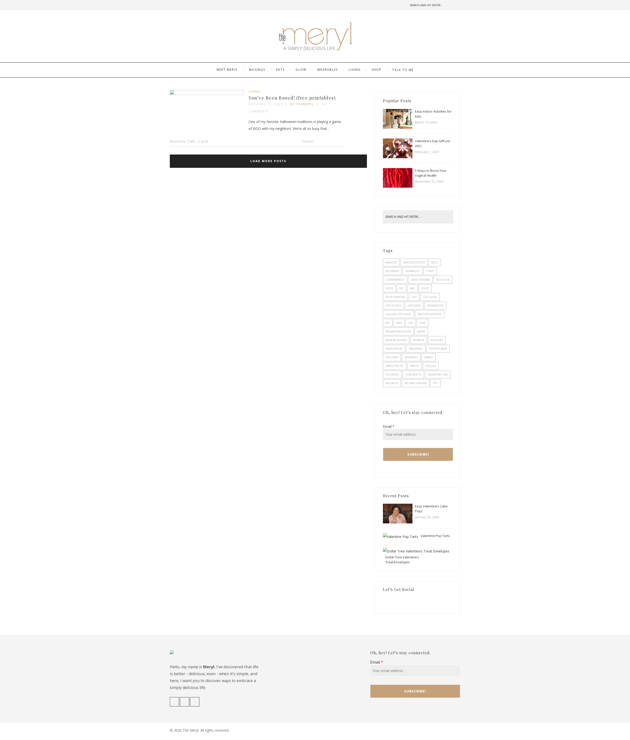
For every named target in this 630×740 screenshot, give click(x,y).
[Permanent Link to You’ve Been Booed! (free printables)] (207, 93)
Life (410, 323)
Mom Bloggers (396, 340)
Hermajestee (435, 305)
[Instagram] (181, 5)
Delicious (443, 279)
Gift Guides (393, 305)
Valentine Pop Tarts (435, 535)
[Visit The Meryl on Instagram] (393, 601)
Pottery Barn (438, 348)
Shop (376, 70)
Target (414, 366)
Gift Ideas (414, 305)
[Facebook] (173, 5)
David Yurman (420, 279)
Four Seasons (395, 297)
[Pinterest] (188, 5)
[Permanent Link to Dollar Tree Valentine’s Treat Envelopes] (416, 551)
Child (430, 271)
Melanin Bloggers (398, 331)
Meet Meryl (227, 70)
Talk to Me (403, 70)
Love (422, 323)
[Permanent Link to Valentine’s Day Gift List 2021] (397, 157)
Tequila (430, 366)
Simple (428, 357)
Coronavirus (395, 279)
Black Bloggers (414, 262)
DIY (401, 288)
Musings (257, 70)
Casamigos (412, 271)
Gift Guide (430, 297)
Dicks (389, 288)
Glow (301, 70)
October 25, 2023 (266, 104)
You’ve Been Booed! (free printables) (292, 98)
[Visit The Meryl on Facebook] (385, 601)
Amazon (391, 262)
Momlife (418, 340)
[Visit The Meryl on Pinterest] (400, 601)
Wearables (327, 70)
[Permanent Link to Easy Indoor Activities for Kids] (397, 127)
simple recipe (395, 366)
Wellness (392, 383)
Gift (414, 297)
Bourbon (392, 271)
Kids (399, 323)
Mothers (437, 340)
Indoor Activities (429, 314)
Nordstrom (394, 348)
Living (355, 70)
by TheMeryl (302, 104)
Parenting (416, 348)
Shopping (411, 357)
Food (425, 288)
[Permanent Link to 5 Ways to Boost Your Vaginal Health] (397, 186)
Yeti (435, 383)
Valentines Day (438, 374)
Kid (388, 323)
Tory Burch (413, 374)
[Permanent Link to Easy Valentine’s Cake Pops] (397, 522)
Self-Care (392, 357)
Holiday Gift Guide (398, 314)
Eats (280, 70)
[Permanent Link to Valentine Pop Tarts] (400, 536)
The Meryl (392, 374)
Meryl (421, 331)
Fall (412, 288)
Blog (434, 262)
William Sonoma (416, 383)
